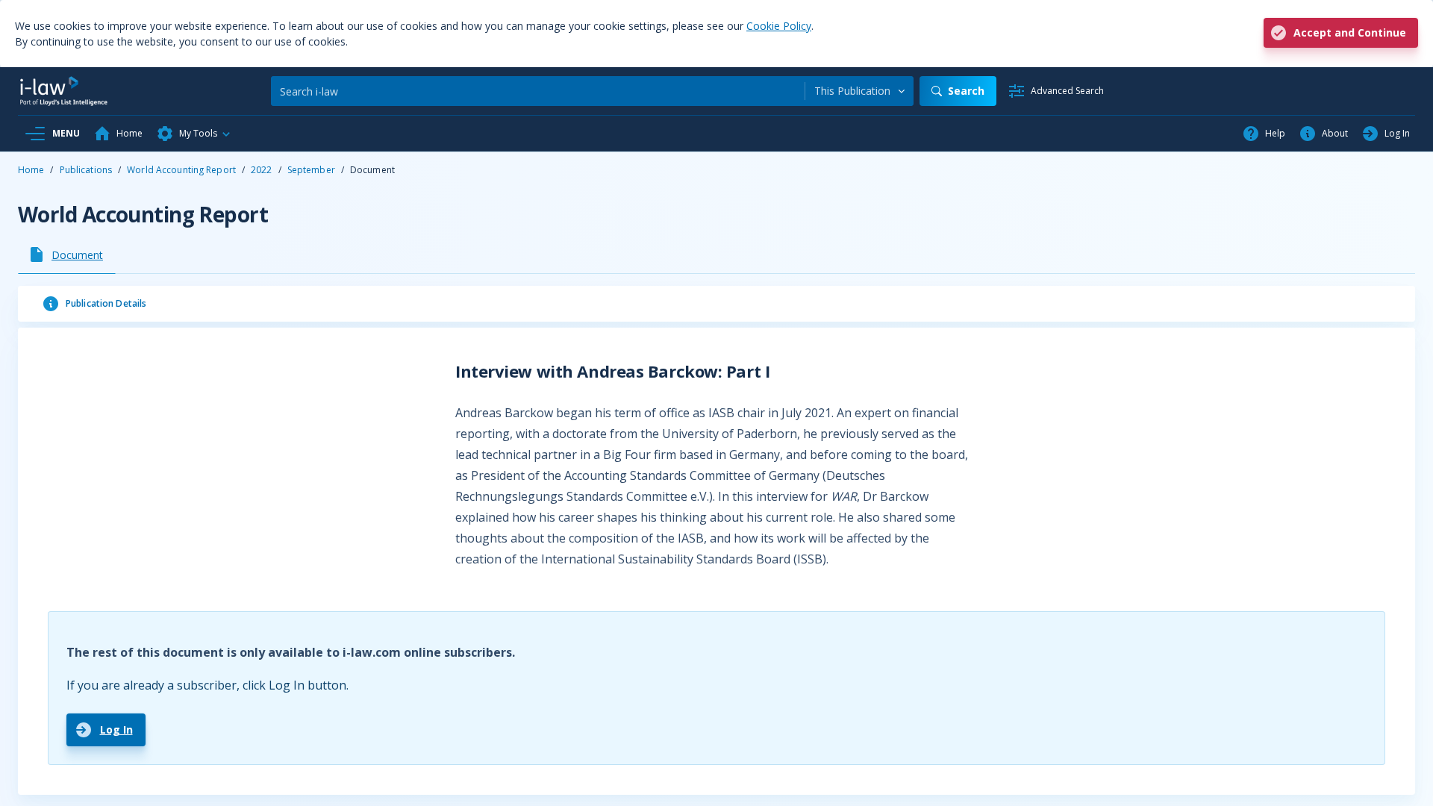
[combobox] (859, 91)
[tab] (67, 254)
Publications (86, 169)
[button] (194, 134)
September (311, 169)
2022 (261, 169)
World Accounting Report (181, 169)
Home (31, 169)
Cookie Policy (778, 26)
